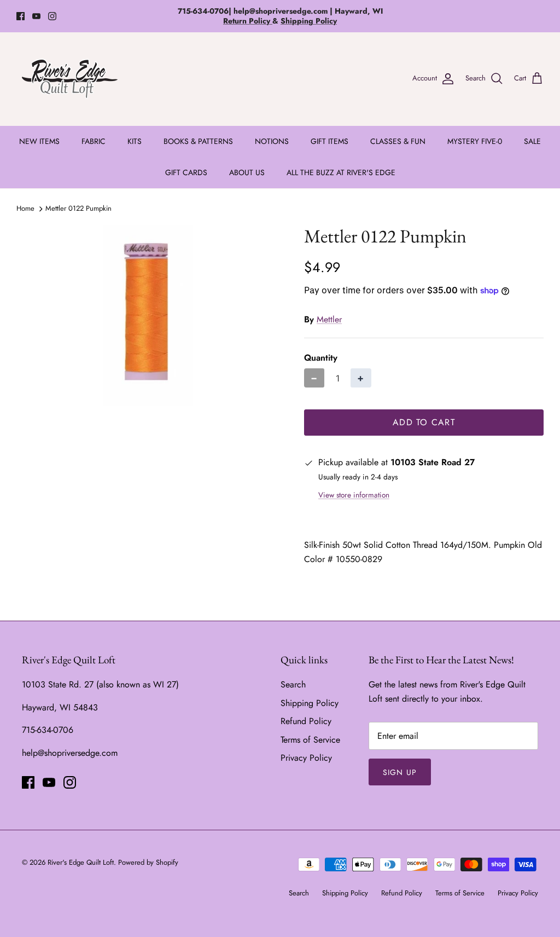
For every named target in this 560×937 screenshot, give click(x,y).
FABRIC (93, 141)
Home (25, 208)
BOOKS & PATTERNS (198, 141)
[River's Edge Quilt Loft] (69, 78)
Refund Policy (306, 721)
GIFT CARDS (186, 172)
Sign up (400, 772)
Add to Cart (424, 422)
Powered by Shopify (148, 862)
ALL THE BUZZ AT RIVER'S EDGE (341, 172)
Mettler (329, 319)
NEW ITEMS (39, 141)
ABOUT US (247, 172)
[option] (148, 315)
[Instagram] (52, 16)
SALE (532, 141)
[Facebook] (20, 16)
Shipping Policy (310, 703)
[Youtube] (36, 16)
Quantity (320, 358)
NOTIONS (272, 141)
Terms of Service (310, 739)
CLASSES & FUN (397, 141)
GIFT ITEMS (329, 141)
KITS (134, 141)
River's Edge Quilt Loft (81, 862)
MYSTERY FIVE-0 (474, 141)
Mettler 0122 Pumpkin (78, 208)
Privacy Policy (306, 757)
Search (293, 684)
